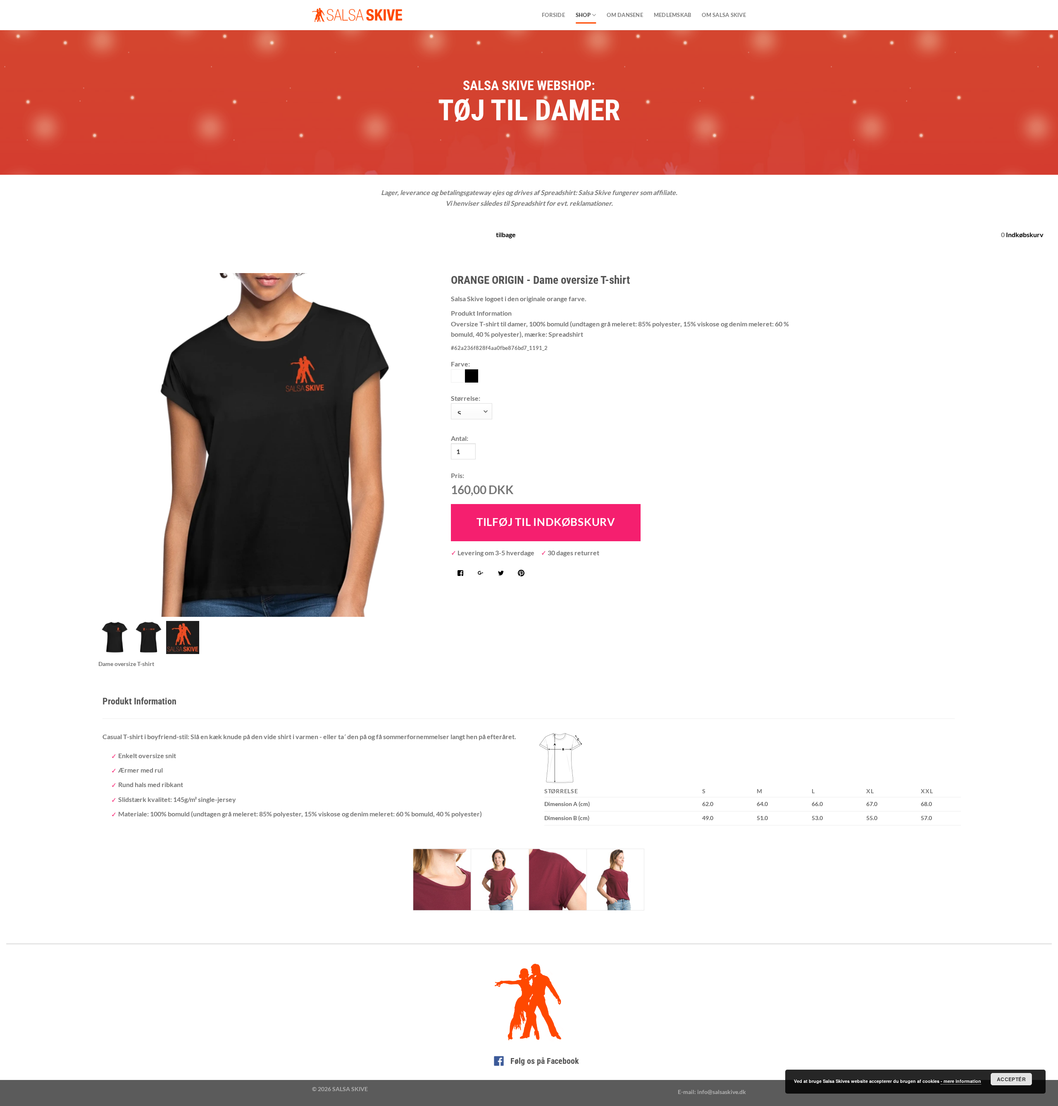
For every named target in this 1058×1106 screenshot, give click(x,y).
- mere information (961, 1081)
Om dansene (625, 15)
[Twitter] (500, 574)
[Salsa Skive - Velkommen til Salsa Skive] (357, 15)
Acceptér (1011, 1079)
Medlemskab (672, 15)
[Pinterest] (521, 574)
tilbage (506, 234)
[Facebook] (460, 574)
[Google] (480, 574)
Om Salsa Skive (724, 15)
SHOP (583, 15)
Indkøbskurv (1025, 234)
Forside (553, 15)
